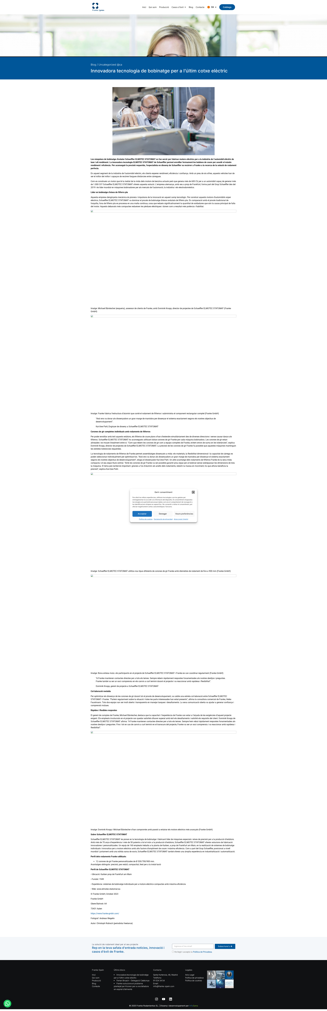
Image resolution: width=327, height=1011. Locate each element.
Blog (93, 64)
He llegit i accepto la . (193, 952)
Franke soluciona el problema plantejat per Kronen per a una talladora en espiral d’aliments (131, 986)
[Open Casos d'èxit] (185, 7)
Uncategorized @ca (110, 64)
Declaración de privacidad (163, 519)
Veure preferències (184, 514)
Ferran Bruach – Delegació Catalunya (132, 980)
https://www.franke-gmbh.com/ (105, 913)
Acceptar (142, 514)
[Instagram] (156, 999)
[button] (193, 492)
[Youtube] (163, 999)
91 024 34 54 (159, 980)
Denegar (163, 514)
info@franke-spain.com (163, 986)
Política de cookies (146, 519)
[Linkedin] (170, 999)
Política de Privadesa (202, 952)
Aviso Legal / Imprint (181, 519)
